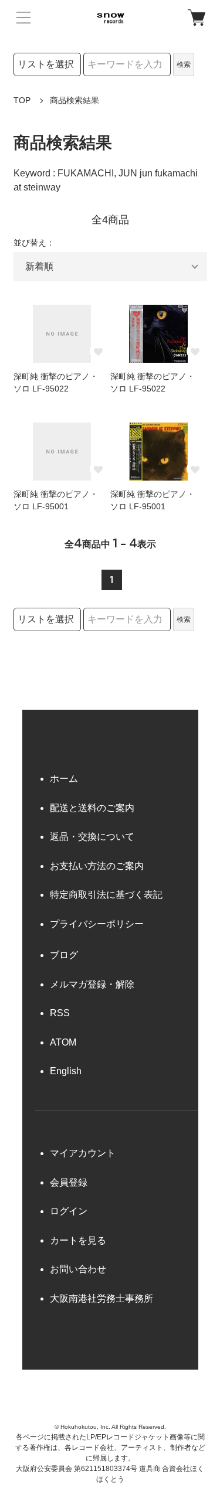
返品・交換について (92, 837)
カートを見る (78, 1240)
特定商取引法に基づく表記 (106, 895)
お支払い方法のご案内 (97, 866)
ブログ (64, 955)
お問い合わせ (78, 1269)
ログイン (68, 1211)
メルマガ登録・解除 (92, 984)
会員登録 (68, 1182)
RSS (60, 1013)
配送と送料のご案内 (92, 808)
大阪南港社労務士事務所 (101, 1298)
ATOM (63, 1042)
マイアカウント (83, 1153)
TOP (22, 100)
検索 (184, 64)
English (66, 1071)
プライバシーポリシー (97, 924)
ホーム (64, 779)
